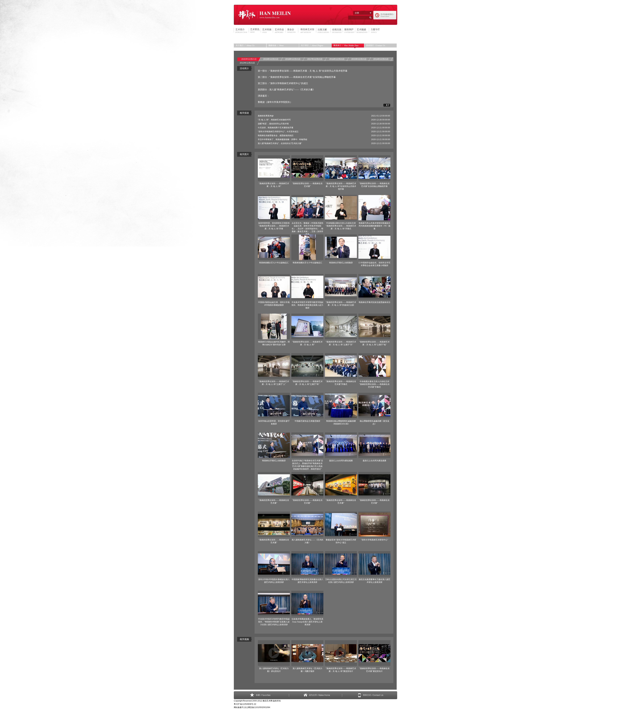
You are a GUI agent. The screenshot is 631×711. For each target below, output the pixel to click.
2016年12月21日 (336, 59)
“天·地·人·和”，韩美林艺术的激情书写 (274, 120)
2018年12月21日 (292, 59)
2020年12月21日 (249, 59)
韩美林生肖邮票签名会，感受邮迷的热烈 (275, 135)
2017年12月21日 (314, 59)
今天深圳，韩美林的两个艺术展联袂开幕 (275, 127)
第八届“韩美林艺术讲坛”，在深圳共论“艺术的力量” (280, 143)
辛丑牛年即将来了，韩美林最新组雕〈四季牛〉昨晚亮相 (282, 139)
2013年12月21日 (247, 63)
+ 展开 (387, 105)
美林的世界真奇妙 (266, 116)
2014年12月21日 (380, 59)
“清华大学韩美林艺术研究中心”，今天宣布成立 (278, 131)
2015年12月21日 (358, 59)
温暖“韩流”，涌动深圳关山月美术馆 (273, 124)
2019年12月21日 (270, 59)
